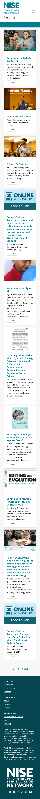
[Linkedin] (22, 792)
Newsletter (8, 684)
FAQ (5, 720)
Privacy (7, 759)
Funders (7, 708)
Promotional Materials (13, 717)
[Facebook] (9, 792)
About (6, 700)
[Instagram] (18, 792)
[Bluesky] (14, 792)
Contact (7, 692)
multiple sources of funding (16, 750)
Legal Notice (29, 759)
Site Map (7, 724)
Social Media (9, 688)
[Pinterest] (26, 792)
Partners (7, 704)
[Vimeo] (30, 792)
